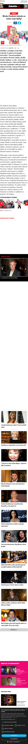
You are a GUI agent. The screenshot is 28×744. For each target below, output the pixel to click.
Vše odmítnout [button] (14, 738)
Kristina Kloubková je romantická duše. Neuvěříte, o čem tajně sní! (12, 505)
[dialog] (14, 726)
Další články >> (14, 629)
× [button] (26, 709)
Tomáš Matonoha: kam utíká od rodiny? (9, 278)
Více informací (14, 717)
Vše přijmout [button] (14, 735)
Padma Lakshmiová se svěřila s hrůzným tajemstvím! (12, 525)
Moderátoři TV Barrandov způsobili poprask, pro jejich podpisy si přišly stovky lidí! (13, 566)
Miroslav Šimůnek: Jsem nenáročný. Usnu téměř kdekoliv (13, 485)
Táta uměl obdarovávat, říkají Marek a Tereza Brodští (13, 545)
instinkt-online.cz (21, 704)
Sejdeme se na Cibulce (21, 680)
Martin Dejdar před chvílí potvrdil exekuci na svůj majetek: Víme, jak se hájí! (13, 624)
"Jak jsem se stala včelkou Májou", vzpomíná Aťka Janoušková (13, 464)
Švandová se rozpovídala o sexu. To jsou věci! (13, 445)
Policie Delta (20, 670)
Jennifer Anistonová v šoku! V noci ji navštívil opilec (13, 426)
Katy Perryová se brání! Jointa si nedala (12, 585)
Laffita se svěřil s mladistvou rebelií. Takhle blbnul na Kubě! (13, 604)
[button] (14, 719)
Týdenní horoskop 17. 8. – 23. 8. (21, 702)
